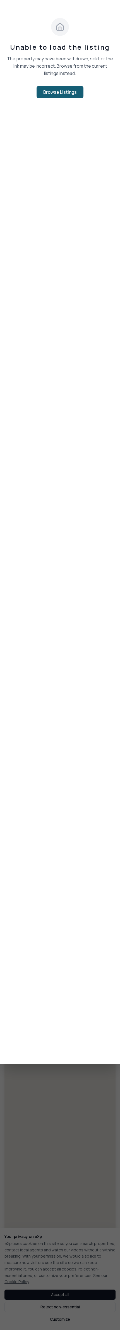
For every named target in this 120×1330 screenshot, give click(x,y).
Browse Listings (60, 92)
